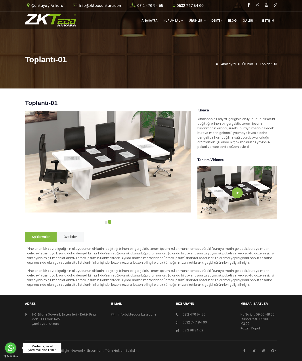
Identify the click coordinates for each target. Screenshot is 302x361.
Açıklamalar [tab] (41, 237)
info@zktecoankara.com (100, 5)
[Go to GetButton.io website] (11, 356)
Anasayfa (149, 20)
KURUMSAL (172, 20)
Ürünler (247, 64)
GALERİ (248, 20)
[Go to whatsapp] (10, 347)
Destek (216, 20)
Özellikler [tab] (70, 237)
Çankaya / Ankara (47, 5)
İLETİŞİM (268, 20)
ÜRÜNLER (196, 20)
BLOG (232, 20)
